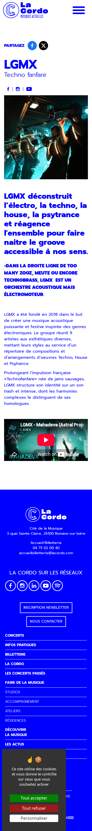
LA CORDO (14, 664)
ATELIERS (12, 711)
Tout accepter (34, 798)
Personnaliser (34, 818)
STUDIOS (12, 692)
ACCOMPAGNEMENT (22, 701)
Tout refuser (34, 808)
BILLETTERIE (15, 654)
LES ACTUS (14, 744)
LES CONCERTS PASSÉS (25, 673)
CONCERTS (14, 635)
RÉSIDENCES (15, 720)
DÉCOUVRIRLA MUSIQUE (16, 732)
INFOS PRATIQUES (20, 645)
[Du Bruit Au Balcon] (68, 817)
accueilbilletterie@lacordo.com (46, 553)
